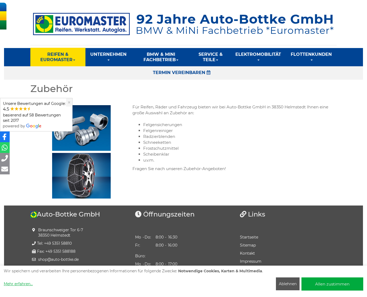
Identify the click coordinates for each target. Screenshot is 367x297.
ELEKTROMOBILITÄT (258, 54)
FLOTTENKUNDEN (311, 54)
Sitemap (248, 245)
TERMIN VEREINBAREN (180, 72)
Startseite (249, 237)
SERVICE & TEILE (211, 57)
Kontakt (247, 253)
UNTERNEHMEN (108, 54)
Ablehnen (288, 283)
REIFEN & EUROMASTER (56, 57)
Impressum (250, 261)
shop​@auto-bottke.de (58, 259)
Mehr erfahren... (18, 283)
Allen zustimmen (332, 284)
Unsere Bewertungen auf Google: (34, 112)
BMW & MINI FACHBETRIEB (159, 57)
